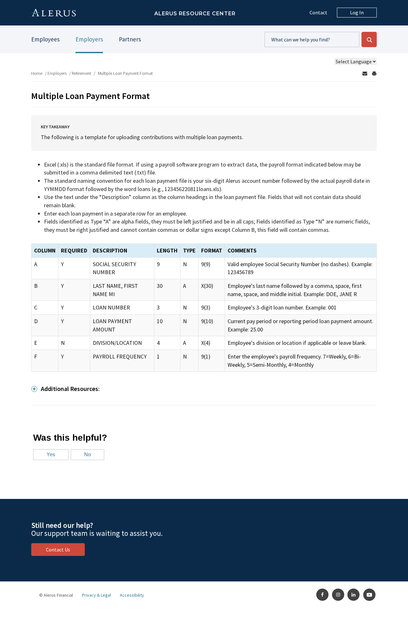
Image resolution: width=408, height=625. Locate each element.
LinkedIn (353, 594)
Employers (89, 39)
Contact (318, 12)
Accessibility (132, 595)
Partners (130, 39)
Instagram (338, 594)
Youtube (369, 594)
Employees (45, 39)
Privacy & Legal (96, 595)
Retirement (81, 73)
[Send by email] (364, 73)
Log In (357, 12)
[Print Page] (374, 73)
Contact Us (58, 549)
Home (36, 73)
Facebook (322, 594)
